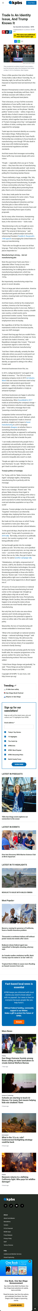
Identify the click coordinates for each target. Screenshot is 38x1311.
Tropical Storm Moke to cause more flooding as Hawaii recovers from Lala (18, 965)
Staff (5, 1241)
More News (7, 1031)
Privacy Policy (8, 1238)
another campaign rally (23, 558)
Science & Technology (7, 1095)
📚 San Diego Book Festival (13, 693)
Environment (5, 1135)
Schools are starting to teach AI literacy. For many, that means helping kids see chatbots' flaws (19, 1100)
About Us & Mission (9, 1218)
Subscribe (19, 764)
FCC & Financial (8, 1228)
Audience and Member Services (12, 1254)
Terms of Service (8, 1245)
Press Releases (8, 1235)
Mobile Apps (7, 1231)
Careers (6, 1225)
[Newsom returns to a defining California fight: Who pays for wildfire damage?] (19, 1162)
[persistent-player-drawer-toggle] (35, 1308)
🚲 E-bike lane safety (11, 689)
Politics (4, 1056)
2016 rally (5, 536)
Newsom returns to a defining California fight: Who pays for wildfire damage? (18, 1179)
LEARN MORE (16, 1305)
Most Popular (8, 900)
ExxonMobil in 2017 (25, 400)
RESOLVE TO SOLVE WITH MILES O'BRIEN (17, 892)
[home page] (15, 3)
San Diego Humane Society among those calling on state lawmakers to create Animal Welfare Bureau (18, 1060)
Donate (19, 1022)
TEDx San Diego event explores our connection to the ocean (15, 818)
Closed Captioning (9, 1257)
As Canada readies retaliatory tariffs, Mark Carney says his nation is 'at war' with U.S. (18, 956)
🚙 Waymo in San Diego (12, 697)
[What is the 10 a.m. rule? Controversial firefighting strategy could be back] (19, 1123)
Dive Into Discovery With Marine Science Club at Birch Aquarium (19, 856)
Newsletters (7, 1221)
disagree (14, 427)
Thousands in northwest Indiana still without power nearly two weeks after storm (18, 938)
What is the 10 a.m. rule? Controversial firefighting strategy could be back (17, 1139)
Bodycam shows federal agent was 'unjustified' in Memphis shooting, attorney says (17, 947)
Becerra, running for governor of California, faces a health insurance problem (18, 929)
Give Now (31, 3)
